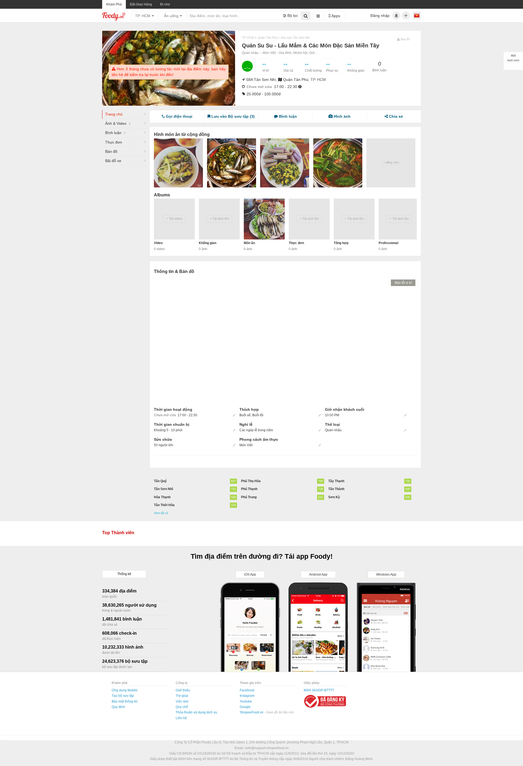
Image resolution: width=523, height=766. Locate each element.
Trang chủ (114, 114)
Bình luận (115, 132)
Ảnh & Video (117, 123)
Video (158, 243)
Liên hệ (181, 718)
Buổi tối (257, 415)
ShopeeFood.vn (252, 712)
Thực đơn (113, 142)
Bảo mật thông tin (125, 701)
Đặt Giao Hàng (141, 4)
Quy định (118, 707)
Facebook (247, 690)
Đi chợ (165, 4)
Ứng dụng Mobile (125, 690)
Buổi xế (245, 415)
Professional (388, 243)
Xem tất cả (161, 513)
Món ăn (249, 243)
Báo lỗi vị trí (403, 283)
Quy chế (182, 707)
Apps (335, 16)
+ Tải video (174, 219)
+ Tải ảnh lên (219, 219)
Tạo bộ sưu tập (123, 696)
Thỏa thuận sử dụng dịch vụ (196, 712)
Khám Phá (114, 4)
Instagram (247, 696)
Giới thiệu (183, 690)
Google (245, 707)
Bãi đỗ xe (113, 161)
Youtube (246, 701)
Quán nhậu (250, 53)
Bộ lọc (292, 15)
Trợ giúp (182, 696)
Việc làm (182, 701)
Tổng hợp (341, 243)
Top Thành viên (118, 532)
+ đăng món (391, 162)
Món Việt (269, 53)
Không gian (207, 243)
